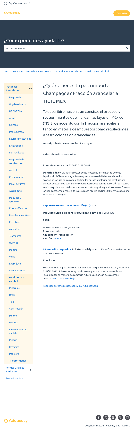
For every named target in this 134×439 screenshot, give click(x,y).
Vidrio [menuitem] (12, 256)
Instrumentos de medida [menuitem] (18, 331)
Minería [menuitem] (13, 340)
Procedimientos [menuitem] (14, 378)
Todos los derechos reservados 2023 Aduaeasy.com (71, 286)
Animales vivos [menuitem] (17, 270)
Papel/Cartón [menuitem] (16, 132)
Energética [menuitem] (15, 263)
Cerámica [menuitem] (14, 347)
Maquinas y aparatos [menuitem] (15, 199)
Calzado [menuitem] (13, 125)
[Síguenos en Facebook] (98, 417)
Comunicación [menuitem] (16, 177)
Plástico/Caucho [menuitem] (18, 208)
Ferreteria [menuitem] (14, 222)
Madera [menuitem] (13, 250)
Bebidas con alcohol (98, 71)
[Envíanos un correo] (127, 417)
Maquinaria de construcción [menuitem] (16, 161)
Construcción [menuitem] (16, 308)
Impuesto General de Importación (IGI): (67, 205)
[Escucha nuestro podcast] (120, 417)
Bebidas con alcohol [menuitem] (16, 279)
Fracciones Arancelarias (69, 71)
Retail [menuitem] (12, 295)
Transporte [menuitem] (15, 236)
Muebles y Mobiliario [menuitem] (20, 215)
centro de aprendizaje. (64, 278)
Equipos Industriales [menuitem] (20, 139)
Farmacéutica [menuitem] (16, 152)
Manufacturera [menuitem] (17, 184)
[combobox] (64, 48)
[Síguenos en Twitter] (106, 417)
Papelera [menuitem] (14, 354)
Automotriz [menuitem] (15, 191)
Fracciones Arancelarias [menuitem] (12, 88)
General (57, 238)
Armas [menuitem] (12, 118)
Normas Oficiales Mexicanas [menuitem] (15, 369)
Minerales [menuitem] (14, 288)
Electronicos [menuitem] (16, 146)
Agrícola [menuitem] (13, 170)
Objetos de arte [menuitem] (17, 104)
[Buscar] (127, 48)
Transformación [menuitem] (17, 361)
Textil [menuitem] (12, 302)
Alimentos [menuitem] (14, 229)
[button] (30, 87)
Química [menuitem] (13, 243)
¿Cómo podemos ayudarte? (34, 40)
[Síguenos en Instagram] (113, 417)
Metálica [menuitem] (13, 322)
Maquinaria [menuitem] (15, 97)
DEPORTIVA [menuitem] (16, 111)
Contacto (122, 13)
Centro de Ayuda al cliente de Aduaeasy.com (27, 71)
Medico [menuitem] (13, 316)
